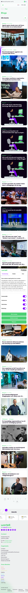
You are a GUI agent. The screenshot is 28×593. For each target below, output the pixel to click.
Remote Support (5, 559)
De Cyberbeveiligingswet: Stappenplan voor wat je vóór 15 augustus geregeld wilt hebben (12, 395)
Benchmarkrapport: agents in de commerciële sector (12, 52)
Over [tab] (23, 273)
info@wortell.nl (8, 540)
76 (13, 501)
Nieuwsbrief (4, 553)
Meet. (2, 577)
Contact (3, 548)
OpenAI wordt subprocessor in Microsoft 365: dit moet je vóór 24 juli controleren (14, 263)
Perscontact (4, 557)
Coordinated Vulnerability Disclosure (10, 552)
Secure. (3, 575)
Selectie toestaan (14, 318)
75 (25, 499)
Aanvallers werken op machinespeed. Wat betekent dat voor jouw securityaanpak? (13, 448)
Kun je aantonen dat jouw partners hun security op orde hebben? (13, 342)
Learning (3, 582)
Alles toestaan (14, 314)
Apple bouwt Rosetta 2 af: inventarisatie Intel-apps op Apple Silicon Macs (13, 131)
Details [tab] (14, 273)
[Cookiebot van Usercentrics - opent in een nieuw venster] (21, 270)
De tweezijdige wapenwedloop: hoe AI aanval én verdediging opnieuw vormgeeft (13, 421)
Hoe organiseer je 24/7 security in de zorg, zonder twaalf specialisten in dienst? (13, 369)
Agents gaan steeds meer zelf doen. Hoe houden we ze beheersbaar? (13, 26)
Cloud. (2, 574)
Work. (2, 567)
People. (3, 581)
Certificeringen (4, 550)
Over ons (3, 555)
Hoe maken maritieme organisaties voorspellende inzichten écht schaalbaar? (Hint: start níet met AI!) (13, 79)
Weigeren (14, 321)
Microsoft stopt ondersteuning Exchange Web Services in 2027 (12, 105)
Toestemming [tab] (5, 273)
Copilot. (3, 568)
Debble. (3, 572)
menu (22, 5)
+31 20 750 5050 (7, 542)
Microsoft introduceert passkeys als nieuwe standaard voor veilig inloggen (14, 158)
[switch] (25, 300)
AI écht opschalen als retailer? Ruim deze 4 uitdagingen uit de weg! (13, 184)
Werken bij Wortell (5, 560)
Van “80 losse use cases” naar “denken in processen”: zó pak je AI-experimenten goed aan (13, 237)
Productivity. (4, 570)
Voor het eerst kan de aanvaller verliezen (12, 210)
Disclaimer (15, 589)
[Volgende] (17, 501)
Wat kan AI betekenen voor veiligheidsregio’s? (10, 474)
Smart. (2, 579)
